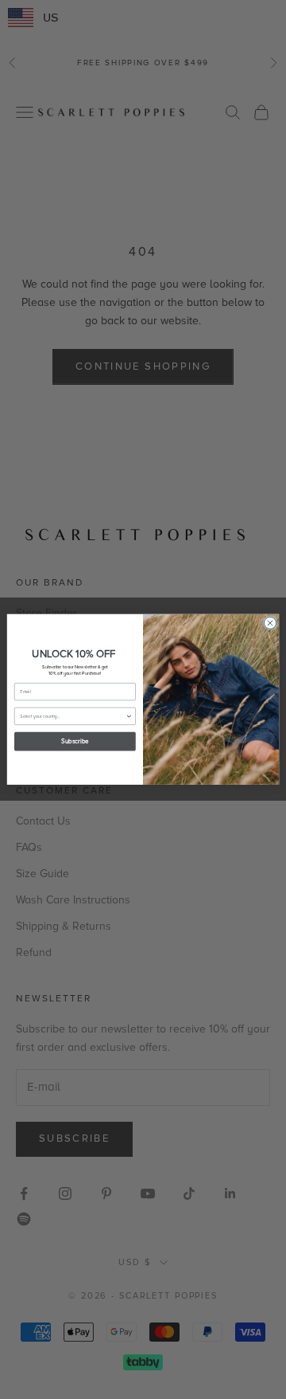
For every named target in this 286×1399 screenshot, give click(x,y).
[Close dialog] (270, 623)
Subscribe (74, 742)
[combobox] (73, 716)
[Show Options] (129, 716)
